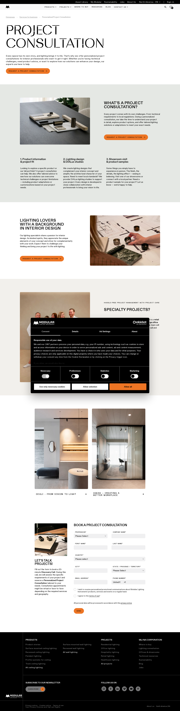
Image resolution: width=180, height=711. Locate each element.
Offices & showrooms (149, 652)
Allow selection (90, 387)
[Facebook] (110, 688)
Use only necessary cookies (52, 387)
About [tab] (134, 331)
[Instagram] (104, 688)
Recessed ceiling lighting (38, 652)
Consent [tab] (46, 331)
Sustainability (110, 2)
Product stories (33, 644)
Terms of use (58, 705)
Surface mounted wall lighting (77, 644)
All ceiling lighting (34, 667)
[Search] (165, 7)
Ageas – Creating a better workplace (109, 410)
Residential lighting (110, 644)
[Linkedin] (117, 688)
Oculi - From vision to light (47, 410)
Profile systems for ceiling (38, 660)
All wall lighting (70, 652)
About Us (131, 2)
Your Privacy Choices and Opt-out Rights (42, 707)
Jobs (122, 2)
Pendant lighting (33, 656)
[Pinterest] (138, 688)
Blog (141, 663)
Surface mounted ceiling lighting (41, 648)
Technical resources (148, 656)
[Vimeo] (124, 688)
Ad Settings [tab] (104, 331)
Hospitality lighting (110, 652)
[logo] (7, 7)
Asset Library (82, 2)
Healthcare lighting (110, 660)
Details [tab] (75, 331)
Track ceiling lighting (35, 663)
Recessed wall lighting (73, 648)
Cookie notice (45, 705)
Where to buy (145, 644)
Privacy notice (31, 705)
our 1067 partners (50, 344)
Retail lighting (107, 656)
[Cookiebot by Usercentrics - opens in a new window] (134, 323)
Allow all (128, 387)
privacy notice (126, 603)
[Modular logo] (14, 697)
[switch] (75, 376)
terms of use (94, 596)
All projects (106, 663)
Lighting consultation (149, 648)
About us (150, 706)
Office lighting (108, 648)
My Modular (96, 2)
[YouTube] (131, 688)
